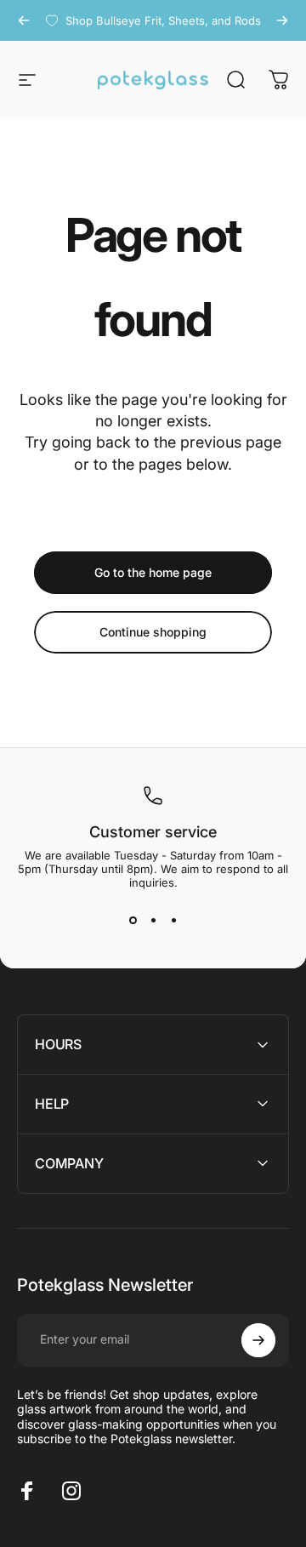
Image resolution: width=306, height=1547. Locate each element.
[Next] (282, 20)
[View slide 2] (153, 920)
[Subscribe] (258, 1340)
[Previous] (23, 20)
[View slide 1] (132, 920)
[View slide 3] (173, 920)
